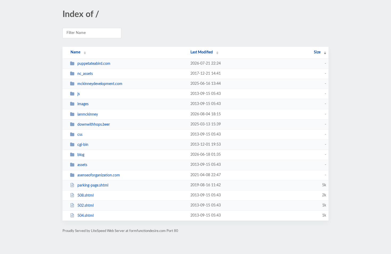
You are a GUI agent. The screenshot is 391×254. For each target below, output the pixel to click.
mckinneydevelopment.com (99, 84)
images (83, 104)
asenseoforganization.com (98, 175)
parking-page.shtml (92, 185)
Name (75, 52)
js (78, 94)
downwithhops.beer (93, 124)
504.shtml (85, 216)
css (79, 135)
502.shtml (85, 206)
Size (317, 52)
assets (82, 165)
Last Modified (201, 52)
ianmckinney (87, 114)
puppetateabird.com (93, 64)
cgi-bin (82, 145)
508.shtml (85, 195)
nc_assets (85, 74)
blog (80, 155)
